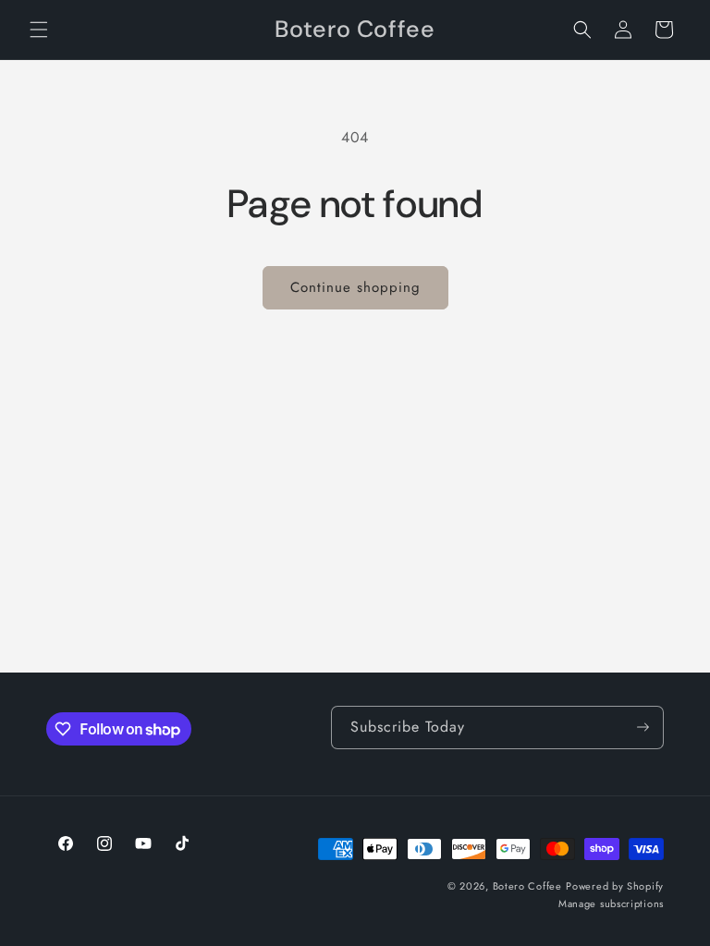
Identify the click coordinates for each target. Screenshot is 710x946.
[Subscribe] (642, 727)
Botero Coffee (527, 886)
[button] (38, 29)
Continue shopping (355, 287)
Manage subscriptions (611, 903)
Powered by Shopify (615, 886)
